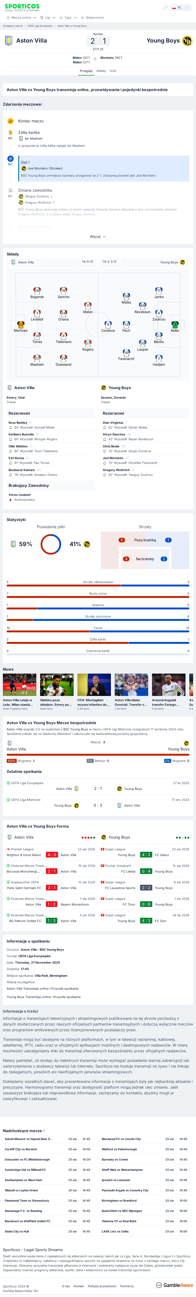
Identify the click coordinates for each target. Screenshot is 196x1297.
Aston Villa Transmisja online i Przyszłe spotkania (42, 988)
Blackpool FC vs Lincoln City (121, 1139)
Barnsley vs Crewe (115, 1159)
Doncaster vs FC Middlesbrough (27, 1159)
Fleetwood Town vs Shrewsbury (27, 1200)
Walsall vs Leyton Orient (21, 1190)
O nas (66, 1286)
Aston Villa (14, 729)
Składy (101, 71)
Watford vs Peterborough (119, 1149)
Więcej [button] (95, 236)
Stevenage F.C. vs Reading (23, 1211)
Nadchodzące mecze (22, 1130)
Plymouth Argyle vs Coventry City (125, 1190)
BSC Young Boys (75, 729)
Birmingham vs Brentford (119, 1200)
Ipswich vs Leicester (116, 1180)
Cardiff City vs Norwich (21, 1149)
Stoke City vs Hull (17, 1231)
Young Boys (178, 749)
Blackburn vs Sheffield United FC (27, 1221)
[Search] (165, 7)
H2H (113, 71)
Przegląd (86, 71)
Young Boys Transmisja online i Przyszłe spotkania (44, 997)
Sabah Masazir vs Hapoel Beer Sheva (30, 1139)
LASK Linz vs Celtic (115, 1231)
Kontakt (79, 1286)
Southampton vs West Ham (23, 1180)
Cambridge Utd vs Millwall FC (25, 1170)
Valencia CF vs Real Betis (119, 1221)
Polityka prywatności (102, 1286)
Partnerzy (127, 1286)
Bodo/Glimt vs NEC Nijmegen (122, 1211)
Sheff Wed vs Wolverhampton (122, 1170)
